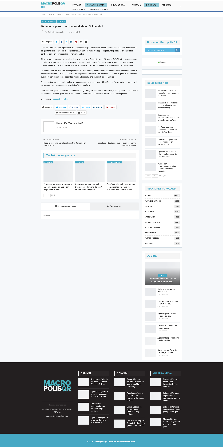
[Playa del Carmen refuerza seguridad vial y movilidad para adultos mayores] (155, 422)
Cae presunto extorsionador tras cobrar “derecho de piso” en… (168, 117)
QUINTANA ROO (118, 5)
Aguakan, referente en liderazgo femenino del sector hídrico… (167, 154)
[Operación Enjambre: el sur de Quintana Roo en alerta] (83, 420)
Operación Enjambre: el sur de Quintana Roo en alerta (100, 420)
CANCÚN (148, 206)
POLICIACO (151, 5)
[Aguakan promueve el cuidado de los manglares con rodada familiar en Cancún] (150, 316)
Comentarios (115, 206)
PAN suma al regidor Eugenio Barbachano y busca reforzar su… (136, 423)
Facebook (56, 99)
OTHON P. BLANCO (152, 222)
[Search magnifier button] (177, 50)
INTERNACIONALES (99, 9)
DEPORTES (167, 5)
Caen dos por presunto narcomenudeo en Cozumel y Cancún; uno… (167, 141)
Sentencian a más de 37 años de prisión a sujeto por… (162, 280)
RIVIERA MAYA (150, 233)
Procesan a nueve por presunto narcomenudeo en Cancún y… (168, 93)
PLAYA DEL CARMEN (96, 5)
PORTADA (77, 5)
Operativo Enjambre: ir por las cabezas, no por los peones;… (99, 393)
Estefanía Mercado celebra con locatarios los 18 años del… (167, 129)
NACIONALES (79, 9)
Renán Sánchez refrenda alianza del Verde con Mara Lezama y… (167, 105)
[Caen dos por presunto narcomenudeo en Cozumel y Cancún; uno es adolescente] (150, 142)
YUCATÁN (136, 5)
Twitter (65, 99)
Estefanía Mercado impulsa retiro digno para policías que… (172, 409)
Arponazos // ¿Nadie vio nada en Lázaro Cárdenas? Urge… (99, 381)
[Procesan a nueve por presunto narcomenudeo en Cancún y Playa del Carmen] (58, 171)
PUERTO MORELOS (152, 238)
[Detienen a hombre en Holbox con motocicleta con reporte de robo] (150, 292)
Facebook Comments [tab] (66, 206)
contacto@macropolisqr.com (57, 416)
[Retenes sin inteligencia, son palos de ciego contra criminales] (83, 407)
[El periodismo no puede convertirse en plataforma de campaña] (150, 304)
